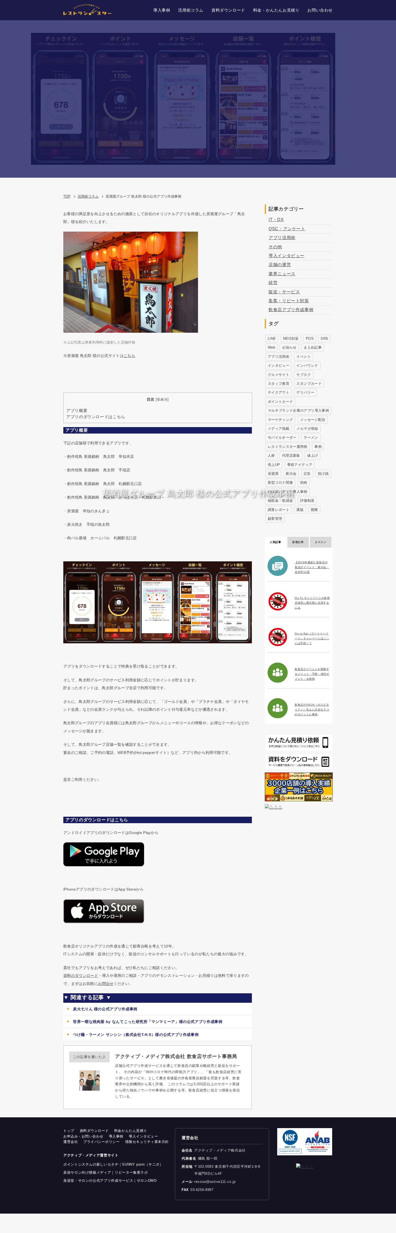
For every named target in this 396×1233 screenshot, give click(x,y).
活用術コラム (88, 196)
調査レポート (278, 510)
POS (310, 338)
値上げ (312, 456)
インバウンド (307, 365)
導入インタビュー (286, 255)
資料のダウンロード (80, 975)
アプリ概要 (76, 410)
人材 (271, 456)
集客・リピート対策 (289, 300)
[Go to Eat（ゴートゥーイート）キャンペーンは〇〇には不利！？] (279, 637)
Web (271, 347)
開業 (314, 510)
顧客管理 (275, 519)
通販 (300, 510)
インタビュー (278, 365)
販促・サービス (284, 292)
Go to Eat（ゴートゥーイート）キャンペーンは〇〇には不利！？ (312, 638)
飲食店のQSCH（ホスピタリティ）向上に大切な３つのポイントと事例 (312, 709)
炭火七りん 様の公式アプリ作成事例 (105, 1009)
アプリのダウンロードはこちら (95, 416)
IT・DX (276, 219)
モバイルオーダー (282, 437)
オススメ (320, 542)
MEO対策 (291, 338)
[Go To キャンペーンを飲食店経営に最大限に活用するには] (279, 601)
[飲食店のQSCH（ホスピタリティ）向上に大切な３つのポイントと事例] (279, 708)
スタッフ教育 (278, 384)
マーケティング (280, 420)
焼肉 (303, 482)
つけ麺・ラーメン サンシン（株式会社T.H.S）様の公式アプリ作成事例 (136, 1034)
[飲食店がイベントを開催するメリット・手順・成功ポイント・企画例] (279, 672)
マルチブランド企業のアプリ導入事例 (298, 410)
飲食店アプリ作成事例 (291, 309)
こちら (129, 355)
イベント (303, 357)
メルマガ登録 (307, 429)
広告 (307, 474)
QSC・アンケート (287, 228)
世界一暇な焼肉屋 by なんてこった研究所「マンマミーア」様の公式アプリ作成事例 (148, 1021)
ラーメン (311, 437)
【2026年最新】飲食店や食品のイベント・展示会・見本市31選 (312, 567)
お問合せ (105, 983)
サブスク (303, 375)
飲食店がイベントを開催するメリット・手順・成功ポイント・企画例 (312, 674)
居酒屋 (273, 474)
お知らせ (289, 347)
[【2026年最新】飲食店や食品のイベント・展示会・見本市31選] (279, 566)
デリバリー (305, 392)
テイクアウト (278, 392)
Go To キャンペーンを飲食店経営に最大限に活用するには (312, 602)
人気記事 (275, 542)
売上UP (274, 465)
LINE (272, 338)
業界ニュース (282, 274)
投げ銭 (323, 474)
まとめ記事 (313, 347)
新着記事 (298, 542)
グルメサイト (278, 375)
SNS (324, 338)
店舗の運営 (280, 264)
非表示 (162, 399)
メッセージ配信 (312, 420)
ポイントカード (280, 402)
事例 (318, 447)
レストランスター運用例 (287, 447)
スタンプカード (308, 384)
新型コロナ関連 (280, 482)
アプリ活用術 (282, 237)
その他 (275, 247)
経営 (273, 282)
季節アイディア (299, 465)
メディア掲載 (278, 429)
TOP (67, 196)
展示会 (291, 474)
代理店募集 (291, 456)
